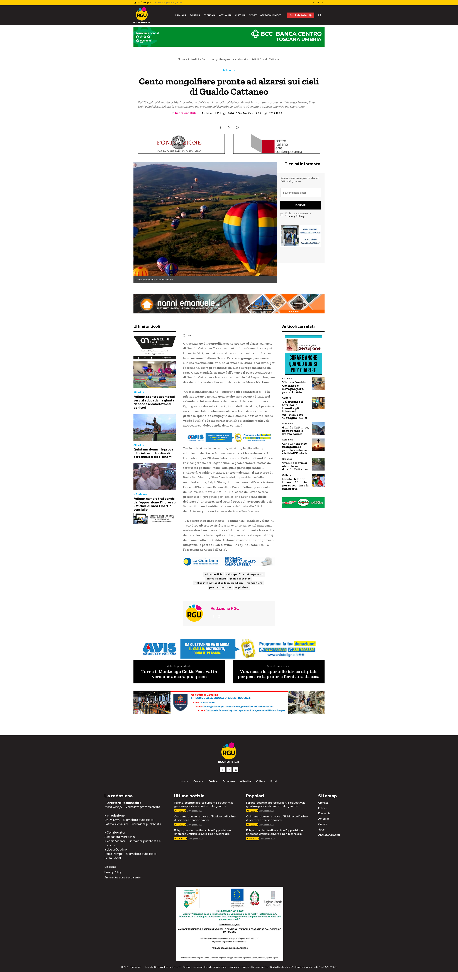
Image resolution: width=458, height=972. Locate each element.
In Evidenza (140, 494)
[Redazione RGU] (196, 613)
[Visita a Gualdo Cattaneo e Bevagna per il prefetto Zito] (318, 383)
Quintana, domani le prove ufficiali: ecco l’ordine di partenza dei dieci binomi (153, 453)
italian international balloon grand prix (219, 582)
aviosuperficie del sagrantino (244, 574)
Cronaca (287, 378)
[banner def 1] (229, 707)
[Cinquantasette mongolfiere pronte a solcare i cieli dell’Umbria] (318, 445)
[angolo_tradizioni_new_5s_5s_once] (154, 347)
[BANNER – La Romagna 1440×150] (229, 437)
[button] (319, 15)
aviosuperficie (213, 574)
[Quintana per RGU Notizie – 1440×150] (229, 561)
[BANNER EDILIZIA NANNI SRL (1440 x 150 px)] (229, 303)
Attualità (193, 59)
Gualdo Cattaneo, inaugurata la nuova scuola (295, 430)
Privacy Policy (294, 216)
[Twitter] (322, 3)
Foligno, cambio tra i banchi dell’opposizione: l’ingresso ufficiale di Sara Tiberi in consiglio (154, 504)
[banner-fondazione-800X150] (181, 144)
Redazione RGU (185, 113)
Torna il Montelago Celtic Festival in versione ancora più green (179, 674)
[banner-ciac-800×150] (276, 144)
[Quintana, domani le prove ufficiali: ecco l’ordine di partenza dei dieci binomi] (154, 427)
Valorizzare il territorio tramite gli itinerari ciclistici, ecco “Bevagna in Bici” (295, 410)
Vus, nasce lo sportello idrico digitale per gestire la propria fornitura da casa (279, 674)
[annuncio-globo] (303, 502)
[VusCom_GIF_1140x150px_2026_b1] (229, 39)
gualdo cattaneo (240, 578)
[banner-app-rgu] (154, 518)
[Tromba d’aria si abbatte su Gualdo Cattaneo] (318, 464)
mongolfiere (255, 582)
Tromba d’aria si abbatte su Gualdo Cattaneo (295, 466)
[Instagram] (318, 3)
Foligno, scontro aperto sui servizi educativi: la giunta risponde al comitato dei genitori (154, 402)
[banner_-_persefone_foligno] (303, 355)
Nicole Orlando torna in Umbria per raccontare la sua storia (295, 484)
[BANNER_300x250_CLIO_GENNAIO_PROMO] (300, 242)
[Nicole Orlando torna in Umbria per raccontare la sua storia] (318, 480)
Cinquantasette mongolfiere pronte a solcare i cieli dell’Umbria (295, 448)
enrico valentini (216, 578)
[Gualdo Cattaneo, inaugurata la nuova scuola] (318, 428)
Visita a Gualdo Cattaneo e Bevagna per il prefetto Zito (294, 387)
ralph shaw (241, 587)
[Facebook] (314, 3)
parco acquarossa (220, 587)
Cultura (286, 398)
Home (181, 59)
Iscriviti (300, 205)
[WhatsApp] (237, 127)
